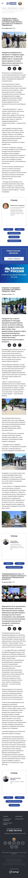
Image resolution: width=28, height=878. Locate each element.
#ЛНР (19, 229)
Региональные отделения (7, 819)
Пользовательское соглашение (14, 858)
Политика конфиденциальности (14, 860)
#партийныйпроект (14, 240)
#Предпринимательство (14, 801)
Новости (22, 8)
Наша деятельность (13, 8)
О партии (5, 816)
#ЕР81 (8, 229)
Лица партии (18, 816)
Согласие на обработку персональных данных (14, 864)
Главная (4, 8)
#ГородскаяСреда (14, 233)
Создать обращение (14, 258)
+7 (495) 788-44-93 (14, 830)
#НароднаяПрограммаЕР (14, 567)
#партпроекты (14, 237)
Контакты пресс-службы (7, 823)
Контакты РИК (19, 819)
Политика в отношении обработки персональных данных (14, 862)
